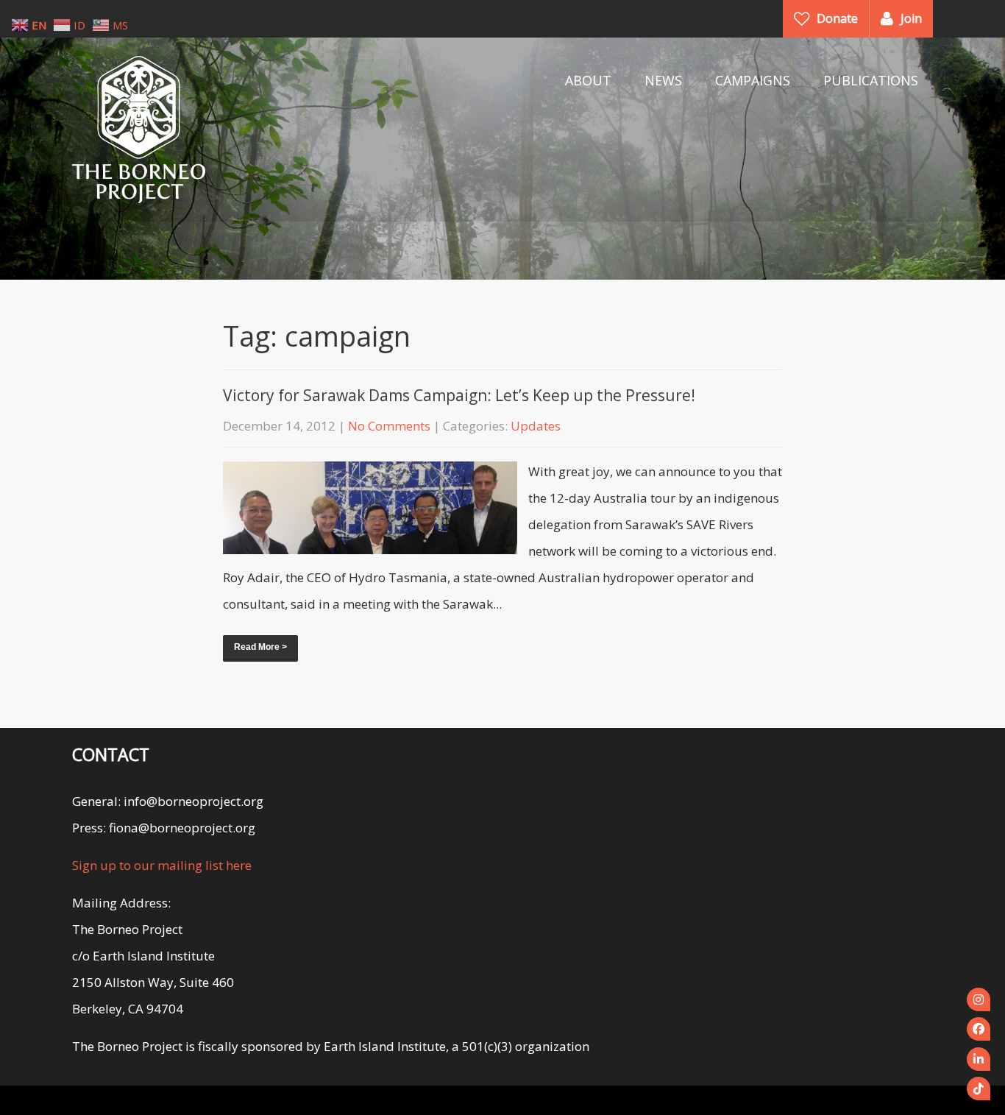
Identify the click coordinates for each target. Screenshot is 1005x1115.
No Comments (389, 425)
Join (911, 18)
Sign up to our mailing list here (162, 865)
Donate (837, 18)
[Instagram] (978, 999)
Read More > (260, 647)
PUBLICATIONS (870, 80)
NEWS (663, 80)
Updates (536, 425)
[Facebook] (978, 1029)
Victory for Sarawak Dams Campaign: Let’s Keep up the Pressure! (459, 395)
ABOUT (588, 80)
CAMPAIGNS (752, 80)
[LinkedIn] (978, 1059)
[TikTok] (978, 1088)
